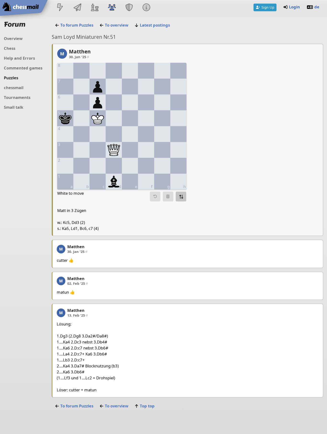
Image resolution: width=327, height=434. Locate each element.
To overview (116, 25)
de (316, 7)
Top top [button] (147, 406)
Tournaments (17, 97)
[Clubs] (129, 8)
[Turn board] (180, 196)
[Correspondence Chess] (77, 8)
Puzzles (11, 77)
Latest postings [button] (155, 25)
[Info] (146, 8)
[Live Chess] (60, 8)
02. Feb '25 (77, 283)
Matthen (80, 51)
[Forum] (111, 8)
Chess (9, 48)
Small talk (13, 107)
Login (294, 7)
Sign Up (267, 7)
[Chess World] (94, 8)
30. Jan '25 (79, 56)
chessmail (13, 87)
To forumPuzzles (76, 25)
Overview (13, 38)
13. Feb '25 (77, 315)
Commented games (23, 68)
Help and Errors (19, 58)
